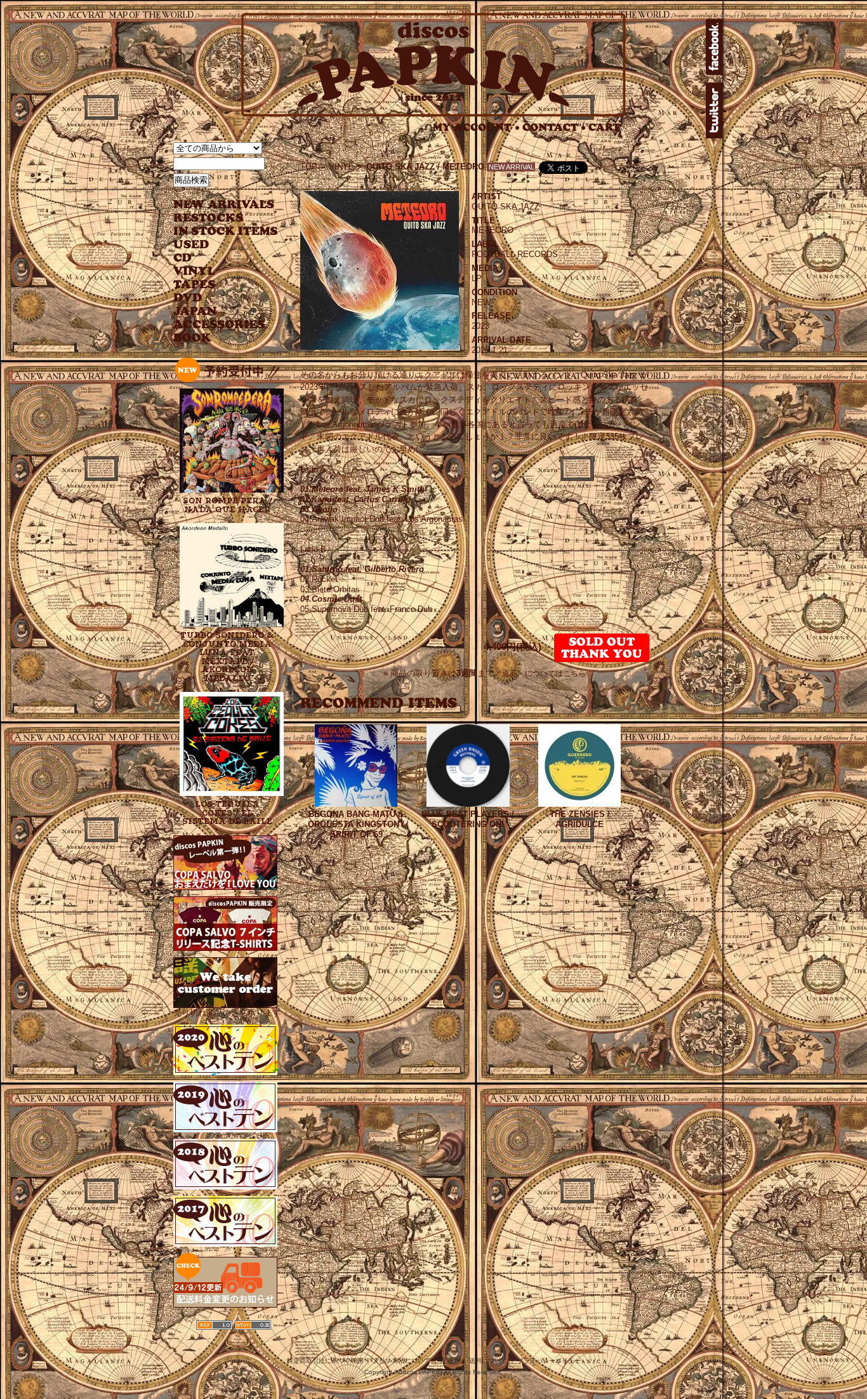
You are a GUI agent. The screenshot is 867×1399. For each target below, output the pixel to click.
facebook (714, 47)
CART (604, 127)
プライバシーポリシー (549, 1360)
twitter (714, 110)
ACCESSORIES (219, 324)
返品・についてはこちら (544, 673)
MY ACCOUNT (476, 127)
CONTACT (554, 127)
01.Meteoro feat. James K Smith (362, 489)
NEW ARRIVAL (224, 204)
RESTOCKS (216, 218)
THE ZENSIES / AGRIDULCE (580, 819)
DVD (187, 298)
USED (216, 244)
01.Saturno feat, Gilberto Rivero (362, 569)
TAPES (194, 284)
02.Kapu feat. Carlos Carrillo (355, 499)
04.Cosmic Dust (331, 599)
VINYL (195, 271)
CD (182, 258)
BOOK (193, 338)
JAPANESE (216, 311)
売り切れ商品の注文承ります (227, 1013)
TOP (308, 166)
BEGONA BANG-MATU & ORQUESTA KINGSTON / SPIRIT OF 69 (356, 824)
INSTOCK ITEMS (225, 231)
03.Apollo (319, 509)
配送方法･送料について (473, 1360)
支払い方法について (401, 1360)
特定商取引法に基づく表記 (325, 1360)
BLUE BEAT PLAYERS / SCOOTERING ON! (467, 819)
